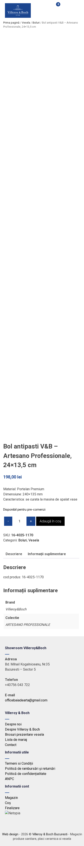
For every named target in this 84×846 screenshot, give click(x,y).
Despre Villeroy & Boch (22, 729)
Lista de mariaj (16, 740)
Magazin (11, 798)
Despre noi (13, 724)
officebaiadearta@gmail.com (26, 700)
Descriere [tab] (14, 554)
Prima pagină (11, 22)
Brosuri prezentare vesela (24, 734)
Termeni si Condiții (19, 763)
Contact (10, 745)
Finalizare (12, 808)
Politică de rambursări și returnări (30, 769)
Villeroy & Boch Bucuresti (49, 834)
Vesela (26, 22)
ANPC (9, 779)
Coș (8, 803)
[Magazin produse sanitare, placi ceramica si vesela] (18, 17)
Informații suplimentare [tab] (47, 554)
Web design (10, 834)
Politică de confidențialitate (25, 774)
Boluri (36, 22)
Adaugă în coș (50, 521)
